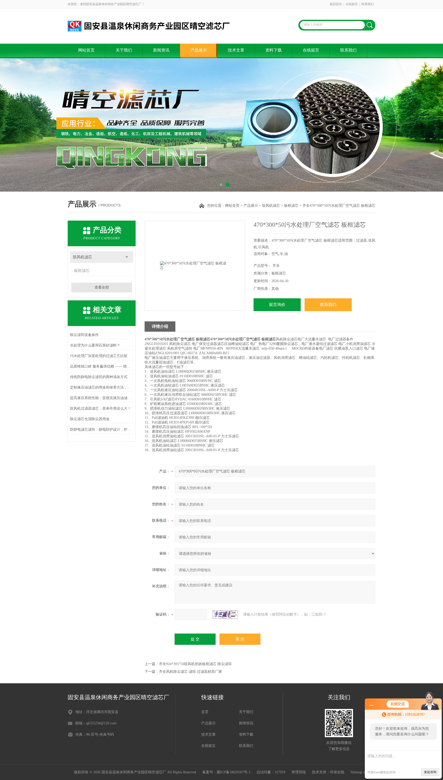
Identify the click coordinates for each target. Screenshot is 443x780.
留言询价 (277, 304)
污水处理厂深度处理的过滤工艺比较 (98, 356)
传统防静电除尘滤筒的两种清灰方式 (98, 377)
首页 (204, 712)
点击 (126, 257)
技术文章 (236, 50)
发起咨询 (430, 772)
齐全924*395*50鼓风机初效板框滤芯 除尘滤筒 (195, 664)
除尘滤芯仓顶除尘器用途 (89, 419)
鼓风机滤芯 (271, 206)
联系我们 (367, 4)
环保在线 (337, 772)
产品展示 (198, 50)
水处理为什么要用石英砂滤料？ (95, 345)
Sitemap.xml (359, 772)
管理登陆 (298, 772)
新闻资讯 (161, 50)
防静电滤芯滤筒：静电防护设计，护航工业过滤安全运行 (101, 429)
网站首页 (86, 50)
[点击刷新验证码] (225, 614)
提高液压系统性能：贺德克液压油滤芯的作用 (101, 398)
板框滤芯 (291, 206)
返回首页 (336, 4)
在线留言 (352, 4)
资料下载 (273, 50)
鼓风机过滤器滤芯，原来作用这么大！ (100, 408)
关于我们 (124, 50)
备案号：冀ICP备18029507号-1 (226, 772)
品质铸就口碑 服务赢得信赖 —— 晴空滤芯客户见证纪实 (101, 366)
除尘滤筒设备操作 (84, 335)
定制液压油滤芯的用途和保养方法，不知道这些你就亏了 (101, 387)
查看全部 (102, 287)
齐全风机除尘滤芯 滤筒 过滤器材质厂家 (190, 672)
